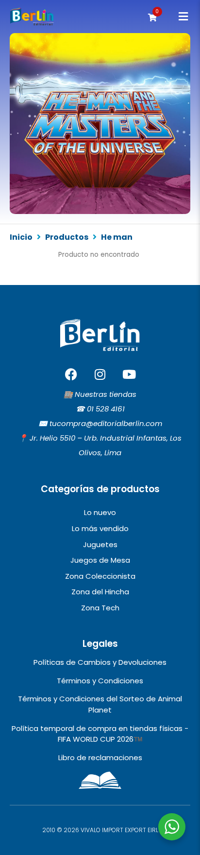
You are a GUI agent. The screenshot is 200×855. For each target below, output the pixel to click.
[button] (183, 16)
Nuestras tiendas (105, 394)
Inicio (21, 237)
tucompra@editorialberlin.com (106, 423)
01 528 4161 (106, 409)
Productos (66, 237)
